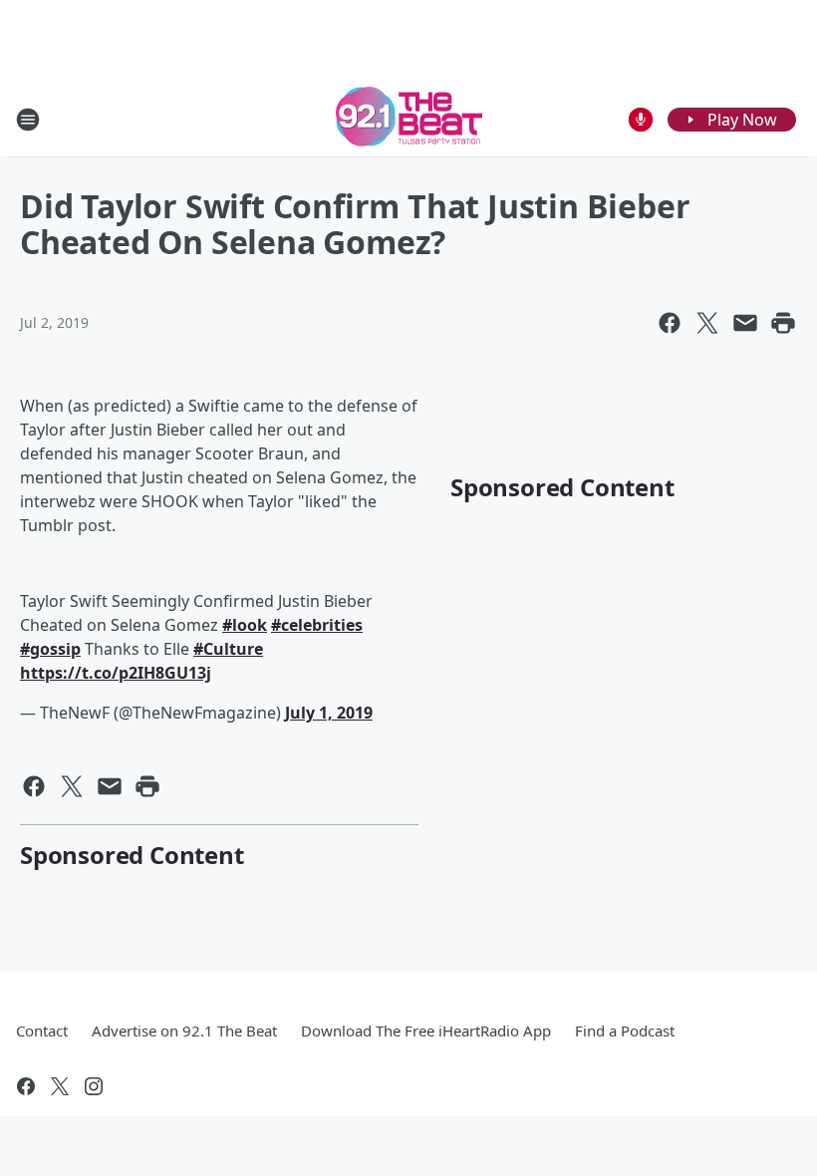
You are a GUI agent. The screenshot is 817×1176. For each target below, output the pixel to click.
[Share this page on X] (707, 323)
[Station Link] (409, 119)
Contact (42, 1030)
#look (244, 625)
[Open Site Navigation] (28, 120)
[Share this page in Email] (745, 323)
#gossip (50, 649)
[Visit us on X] (60, 1086)
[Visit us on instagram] (94, 1086)
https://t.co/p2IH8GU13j (115, 673)
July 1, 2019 (329, 713)
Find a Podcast (625, 1030)
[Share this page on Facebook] (669, 323)
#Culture (228, 649)
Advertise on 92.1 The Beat (184, 1030)
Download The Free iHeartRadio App (426, 1030)
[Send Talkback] (641, 120)
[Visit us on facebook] (26, 1086)
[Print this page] (783, 323)
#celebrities (317, 625)
